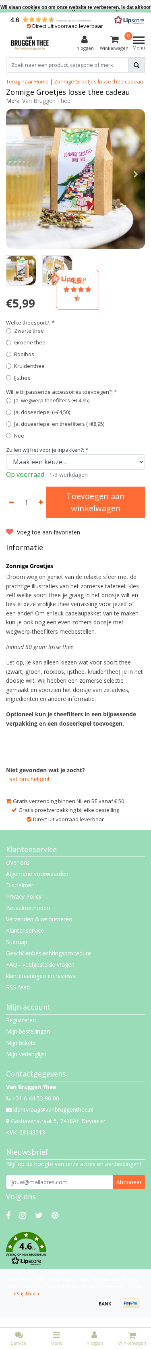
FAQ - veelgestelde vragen (40, 964)
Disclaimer (19, 885)
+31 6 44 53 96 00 (34, 1098)
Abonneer (129, 1182)
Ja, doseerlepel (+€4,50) (42, 412)
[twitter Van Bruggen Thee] (39, 1215)
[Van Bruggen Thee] (30, 43)
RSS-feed (18, 987)
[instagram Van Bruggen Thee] (22, 1215)
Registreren (21, 1020)
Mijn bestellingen (28, 1031)
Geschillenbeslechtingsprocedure (48, 953)
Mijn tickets (21, 1043)
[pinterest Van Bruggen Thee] (55, 1215)
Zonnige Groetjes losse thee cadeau (98, 81)
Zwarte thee (29, 330)
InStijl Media (25, 1293)
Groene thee (30, 342)
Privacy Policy (23, 896)
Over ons (18, 862)
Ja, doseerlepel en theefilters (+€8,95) (59, 423)
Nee (19, 435)
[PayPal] (133, 1307)
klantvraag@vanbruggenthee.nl (53, 1109)
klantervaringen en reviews (40, 976)
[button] (75, 1248)
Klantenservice (25, 930)
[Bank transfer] (108, 1307)
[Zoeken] (137, 65)
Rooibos (24, 354)
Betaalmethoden (28, 908)
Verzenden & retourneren (39, 919)
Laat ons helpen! (27, 779)
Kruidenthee (29, 366)
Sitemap (16, 942)
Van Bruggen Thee (46, 101)
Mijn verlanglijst (26, 1054)
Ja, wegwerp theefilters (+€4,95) (51, 400)
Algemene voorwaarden (37, 874)
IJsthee (22, 377)
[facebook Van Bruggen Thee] (8, 1215)
